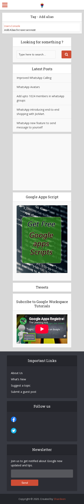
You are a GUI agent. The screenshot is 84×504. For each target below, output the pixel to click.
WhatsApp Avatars (28, 87)
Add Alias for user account (20, 30)
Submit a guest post (23, 392)
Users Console (12, 26)
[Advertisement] (42, 162)
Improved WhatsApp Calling (34, 78)
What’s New (18, 379)
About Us (17, 373)
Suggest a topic (20, 385)
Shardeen (60, 499)
